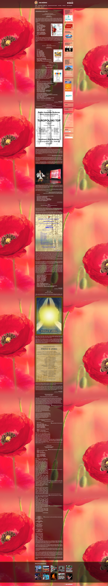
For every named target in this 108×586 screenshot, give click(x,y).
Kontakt (64, 5)
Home (36, 5)
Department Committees (42, 5)
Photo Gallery (69, 5)
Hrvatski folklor (67, 124)
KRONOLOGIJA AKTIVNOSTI (52, 5)
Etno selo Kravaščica (67, 123)
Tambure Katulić (67, 125)
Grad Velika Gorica (67, 115)
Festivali (59, 5)
